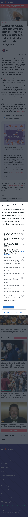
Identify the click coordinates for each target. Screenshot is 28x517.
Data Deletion (6, 312)
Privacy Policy (22, 312)
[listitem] (14, 231)
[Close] (25, 205)
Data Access (14, 312)
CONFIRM (8, 307)
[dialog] (14, 258)
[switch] (22, 234)
